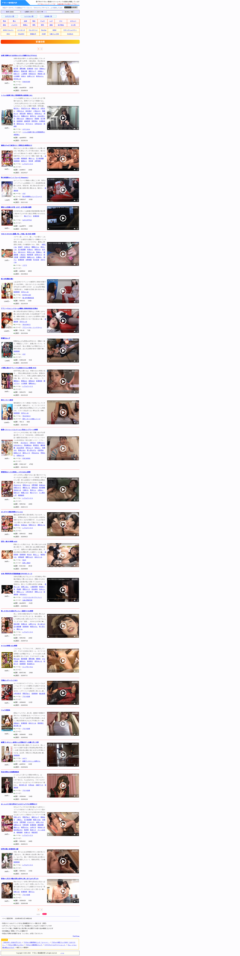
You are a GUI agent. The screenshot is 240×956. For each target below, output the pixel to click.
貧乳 (42, 25)
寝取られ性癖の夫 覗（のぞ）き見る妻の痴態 (16, 207)
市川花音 (36, 260)
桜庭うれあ (37, 819)
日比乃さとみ (25, 108)
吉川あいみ (17, 79)
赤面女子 (33, 34)
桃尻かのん (34, 626)
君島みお (24, 381)
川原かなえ (20, 111)
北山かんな (17, 485)
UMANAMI (26, 81)
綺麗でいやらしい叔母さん (31, 761)
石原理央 (41, 450)
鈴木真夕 (29, 111)
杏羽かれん (38, 113)
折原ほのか (32, 74)
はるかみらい (18, 445)
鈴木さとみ (38, 557)
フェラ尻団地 (5, 710)
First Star (43, 30)
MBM (54, 30)
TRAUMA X (26, 324)
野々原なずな (31, 450)
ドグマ (24, 265)
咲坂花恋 (35, 832)
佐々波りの (41, 624)
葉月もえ (32, 892)
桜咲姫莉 (24, 158)
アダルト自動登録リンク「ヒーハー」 (36, 942)
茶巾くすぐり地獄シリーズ (31, 419)
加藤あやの (25, 116)
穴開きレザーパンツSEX (9, 680)
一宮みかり (37, 111)
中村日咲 (26, 825)
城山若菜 (42, 693)
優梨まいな (26, 487)
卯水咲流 (35, 589)
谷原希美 (23, 257)
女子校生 (61, 25)
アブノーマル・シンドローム (32, 327)
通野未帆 (23, 68)
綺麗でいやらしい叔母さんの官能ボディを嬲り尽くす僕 (20, 742)
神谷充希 (17, 624)
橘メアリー (28, 216)
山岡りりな (32, 624)
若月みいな (38, 661)
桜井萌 (26, 830)
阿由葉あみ (28, 445)
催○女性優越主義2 (7, 279)
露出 (4, 25)
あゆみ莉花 (20, 448)
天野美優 (35, 485)
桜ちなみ (17, 659)
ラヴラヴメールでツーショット (54, 945)
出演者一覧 (48, 16)
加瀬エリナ (17, 453)
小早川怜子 (29, 592)
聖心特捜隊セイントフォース (32, 196)
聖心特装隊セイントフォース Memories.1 (14, 177)
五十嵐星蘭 (40, 158)
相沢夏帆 (42, 487)
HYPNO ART (26, 295)
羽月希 (31, 161)
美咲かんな (26, 485)
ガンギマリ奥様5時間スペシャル (12, 512)
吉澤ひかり (38, 254)
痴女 (33, 21)
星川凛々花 (17, 726)
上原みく (41, 490)
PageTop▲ (76, 936)
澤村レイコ (38, 592)
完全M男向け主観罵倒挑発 (10, 772)
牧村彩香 (30, 254)
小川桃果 (17, 76)
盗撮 (51, 25)
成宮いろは (40, 822)
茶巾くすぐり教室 (7, 400)
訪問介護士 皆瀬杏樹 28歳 (9, 849)
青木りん (33, 490)
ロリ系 (73, 25)
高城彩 (19, 589)
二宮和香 (24, 74)
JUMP (44, 34)
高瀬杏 (37, 118)
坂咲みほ (32, 381)
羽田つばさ (20, 118)
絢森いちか (25, 492)
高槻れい (42, 68)
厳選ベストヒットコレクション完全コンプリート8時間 (19, 429)
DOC (8, 34)
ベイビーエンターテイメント (32, 597)
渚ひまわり (22, 252)
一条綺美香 (34, 587)
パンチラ (14, 25)
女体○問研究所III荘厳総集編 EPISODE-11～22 (16, 573)
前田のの (38, 249)
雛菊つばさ (29, 557)
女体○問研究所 (27, 600)
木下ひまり (29, 124)
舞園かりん (35, 247)
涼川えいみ (25, 292)
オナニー (73, 21)
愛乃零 (16, 68)
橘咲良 (38, 659)
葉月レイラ (26, 453)
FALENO (21, 34)
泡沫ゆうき (17, 490)
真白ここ (36, 554)
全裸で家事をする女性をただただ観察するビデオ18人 (19, 55)
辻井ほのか (38, 124)
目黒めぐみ (20, 455)
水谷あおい (23, 594)
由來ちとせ (31, 76)
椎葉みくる (35, 108)
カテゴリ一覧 (9, 16)
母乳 (33, 25)
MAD (24, 560)
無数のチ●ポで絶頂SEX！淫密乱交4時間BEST (16, 145)
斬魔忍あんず (5, 338)
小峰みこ (20, 819)
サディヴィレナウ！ (70, 30)
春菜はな (23, 661)
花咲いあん (25, 587)
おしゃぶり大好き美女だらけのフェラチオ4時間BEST (19, 804)
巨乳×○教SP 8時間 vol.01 (9, 541)
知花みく (38, 448)
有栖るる (24, 624)
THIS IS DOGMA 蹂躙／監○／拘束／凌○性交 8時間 (18, 234)
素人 (14, 21)
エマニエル (26, 129)
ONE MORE (26, 458)
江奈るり (27, 247)
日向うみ (17, 892)
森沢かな (33, 116)
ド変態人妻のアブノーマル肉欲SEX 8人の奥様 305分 (18, 368)
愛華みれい (32, 383)
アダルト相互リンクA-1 (15, 945)
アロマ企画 (26, 696)
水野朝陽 (38, 161)
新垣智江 (36, 445)
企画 (25, 21)
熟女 (4, 21)
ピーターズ (21, 30)
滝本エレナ (29, 448)
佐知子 (20, 247)
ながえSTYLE (27, 220)
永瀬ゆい (39, 257)
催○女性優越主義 (28, 298)
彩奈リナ (17, 74)
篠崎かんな (31, 257)
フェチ (42, 21)
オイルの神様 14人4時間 (9, 645)
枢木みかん (40, 76)
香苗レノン (20, 592)
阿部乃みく (26, 693)
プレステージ (33, 30)
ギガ (23, 193)
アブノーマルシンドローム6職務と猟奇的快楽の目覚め (19, 308)
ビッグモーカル (27, 667)
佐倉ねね (42, 485)
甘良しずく (17, 817)
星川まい (17, 108)
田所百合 (35, 121)
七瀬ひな (26, 490)
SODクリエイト (8, 30)
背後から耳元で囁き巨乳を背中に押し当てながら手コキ (20, 878)
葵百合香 (23, 113)
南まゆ (29, 554)
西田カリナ (26, 589)
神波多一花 (41, 74)
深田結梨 (21, 557)
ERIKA (23, 76)
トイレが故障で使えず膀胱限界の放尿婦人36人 (17, 95)
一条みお (23, 254)
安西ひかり (41, 443)
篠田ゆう (17, 71)
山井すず (33, 827)
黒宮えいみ (31, 252)
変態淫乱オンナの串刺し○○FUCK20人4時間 (15, 472)
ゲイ (60, 21)
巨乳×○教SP (26, 563)
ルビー (24, 758)
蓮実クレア (32, 71)
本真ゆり (30, 249)
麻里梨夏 (41, 825)
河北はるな (35, 453)
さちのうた (31, 822)
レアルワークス (27, 164)
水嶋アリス (39, 785)
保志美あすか (18, 830)
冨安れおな (20, 124)
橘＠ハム (32, 158)
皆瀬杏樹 (30, 68)
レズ (51, 21)
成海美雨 (27, 121)
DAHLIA (70, 34)
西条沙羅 (24, 71)
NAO (36, 68)
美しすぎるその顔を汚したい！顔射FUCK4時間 (17, 611)
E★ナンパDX (54, 34)
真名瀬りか (31, 664)
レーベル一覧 (28, 16)
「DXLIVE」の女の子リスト (11, 942)
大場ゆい (41, 71)
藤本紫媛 (24, 659)
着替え (25, 25)
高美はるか (22, 450)
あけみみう (24, 443)
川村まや (33, 443)
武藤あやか (29, 118)
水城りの (27, 832)
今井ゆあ (31, 785)
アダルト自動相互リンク (34, 945)
